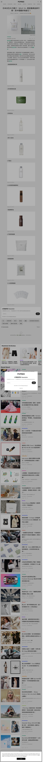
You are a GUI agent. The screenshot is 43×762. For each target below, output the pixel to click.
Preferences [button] (24, 756)
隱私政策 (26, 385)
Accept (21, 758)
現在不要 (21, 388)
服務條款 (23, 385)
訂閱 (34, 382)
